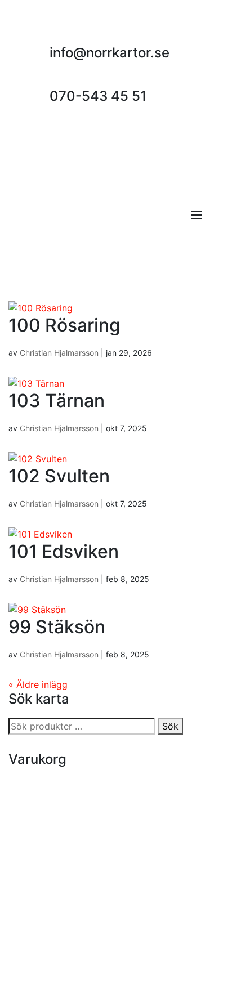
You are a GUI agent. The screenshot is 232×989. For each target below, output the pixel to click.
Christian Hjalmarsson (59, 352)
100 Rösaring (64, 325)
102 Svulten (59, 476)
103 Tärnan (56, 400)
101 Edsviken (63, 551)
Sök (170, 726)
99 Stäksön (56, 627)
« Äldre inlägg (38, 684)
